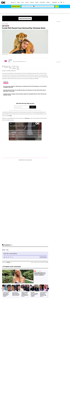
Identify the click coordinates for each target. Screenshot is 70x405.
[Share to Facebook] (6, 66)
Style (22, 2)
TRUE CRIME (42, 2)
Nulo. (10, 115)
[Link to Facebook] (59, 2)
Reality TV (13, 2)
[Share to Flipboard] (14, 66)
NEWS (18, 2)
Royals (27, 2)
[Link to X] (63, 2)
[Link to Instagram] (61, 2)
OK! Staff (10, 60)
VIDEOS (36, 2)
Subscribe (54, 2)
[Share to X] (10, 66)
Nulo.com (27, 118)
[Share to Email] (18, 66)
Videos (6, 23)
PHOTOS (32, 2)
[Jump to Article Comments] (3, 66)
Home (3, 23)
